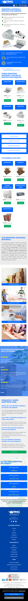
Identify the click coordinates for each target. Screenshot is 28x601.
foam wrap (14, 247)
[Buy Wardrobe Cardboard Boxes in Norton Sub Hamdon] (7, 217)
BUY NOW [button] (7, 100)
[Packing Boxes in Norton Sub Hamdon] (14, 275)
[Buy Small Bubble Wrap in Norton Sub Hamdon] (7, 90)
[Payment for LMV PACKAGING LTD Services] (14, 579)
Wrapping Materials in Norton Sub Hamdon (11, 70)
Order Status (14, 537)
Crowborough (14, 554)
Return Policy (14, 567)
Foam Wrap (20, 106)
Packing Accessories (14, 340)
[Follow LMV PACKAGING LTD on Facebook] (11, 521)
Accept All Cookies (14, 594)
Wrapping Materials (9, 68)
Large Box (21, 162)
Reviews (14, 533)
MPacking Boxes (14, 284)
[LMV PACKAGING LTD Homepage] (7, 2)
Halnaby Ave (14, 552)
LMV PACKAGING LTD (17, 582)
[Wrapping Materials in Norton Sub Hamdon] (14, 313)
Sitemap (14, 539)
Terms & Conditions (14, 562)
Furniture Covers (14, 303)
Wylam (14, 545)
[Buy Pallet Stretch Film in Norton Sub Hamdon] (7, 115)
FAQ (14, 530)
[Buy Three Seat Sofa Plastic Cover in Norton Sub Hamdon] (20, 194)
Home (3, 68)
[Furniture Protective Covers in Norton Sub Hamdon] (14, 294)
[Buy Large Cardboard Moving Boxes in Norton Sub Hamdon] (20, 171)
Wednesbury (14, 547)
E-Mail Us (14, 517)
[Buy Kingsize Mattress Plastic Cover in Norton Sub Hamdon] (7, 194)
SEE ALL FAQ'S (14, 452)
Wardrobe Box (7, 209)
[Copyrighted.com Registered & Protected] (14, 575)
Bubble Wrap (7, 81)
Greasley (14, 550)
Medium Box (7, 162)
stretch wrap (6, 249)
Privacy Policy (22, 591)
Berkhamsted (14, 556)
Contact (14, 528)
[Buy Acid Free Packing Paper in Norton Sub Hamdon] (20, 90)
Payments (14, 535)
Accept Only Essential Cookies (14, 597)
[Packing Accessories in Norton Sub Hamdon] (14, 332)
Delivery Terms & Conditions (14, 564)
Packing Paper (21, 81)
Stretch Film (7, 106)
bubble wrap (20, 246)
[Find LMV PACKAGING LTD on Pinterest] (16, 521)
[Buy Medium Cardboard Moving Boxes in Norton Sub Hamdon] (7, 171)
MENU (24, 2)
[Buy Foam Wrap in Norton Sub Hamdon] (20, 115)
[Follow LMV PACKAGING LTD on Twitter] (13, 521)
